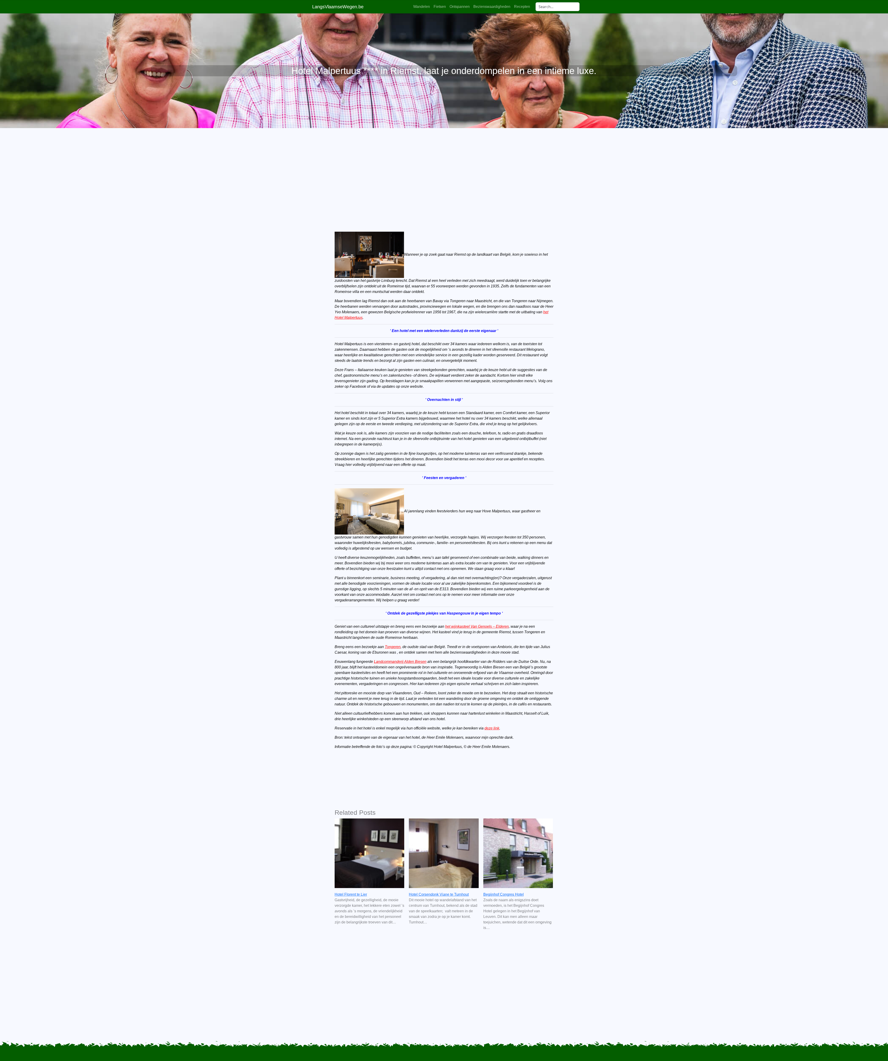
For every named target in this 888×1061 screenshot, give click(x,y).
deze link (491, 728)
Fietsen (440, 7)
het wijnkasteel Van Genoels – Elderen (477, 626)
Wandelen (421, 7)
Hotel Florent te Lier (351, 894)
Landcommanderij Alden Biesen (400, 662)
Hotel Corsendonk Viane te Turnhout (439, 894)
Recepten (522, 7)
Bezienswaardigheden (491, 7)
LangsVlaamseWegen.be (338, 6)
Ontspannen (460, 7)
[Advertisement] (444, 172)
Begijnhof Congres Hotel (503, 894)
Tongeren (393, 647)
